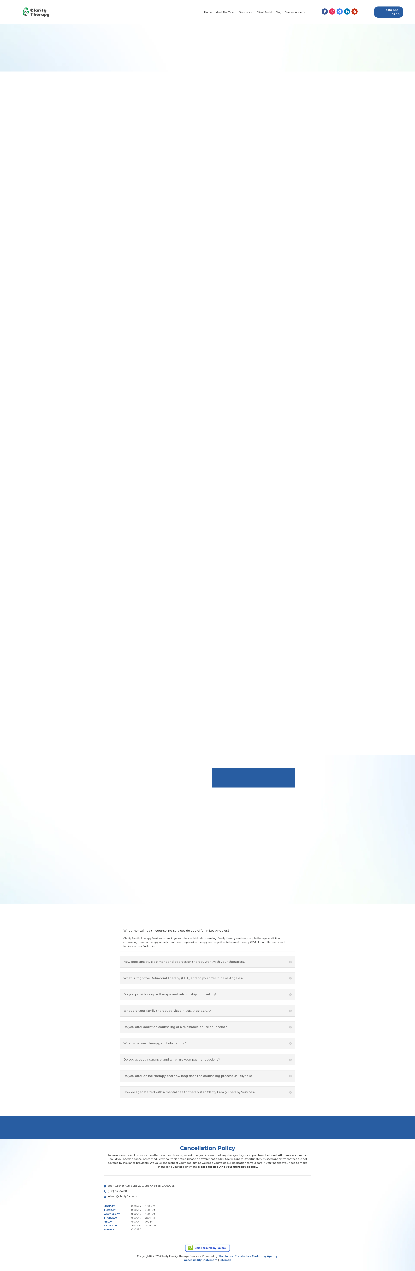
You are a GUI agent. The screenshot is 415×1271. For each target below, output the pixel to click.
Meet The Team (225, 12)
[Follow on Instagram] (332, 11)
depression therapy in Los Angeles (194, 432)
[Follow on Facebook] (325, 11)
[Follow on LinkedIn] (347, 11)
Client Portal (264, 12)
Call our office (278, 1127)
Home (208, 12)
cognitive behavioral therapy (146, 474)
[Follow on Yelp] (354, 11)
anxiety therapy (137, 569)
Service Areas (293, 12)
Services (244, 12)
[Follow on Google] (340, 11)
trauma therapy (196, 284)
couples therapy (137, 199)
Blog (278, 12)
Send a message (232, 1127)
